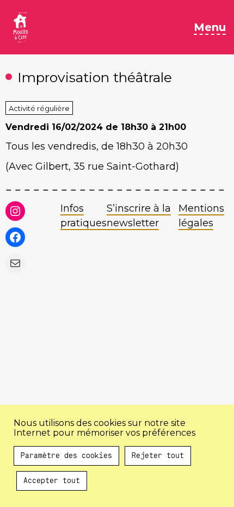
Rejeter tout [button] (158, 456)
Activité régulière (39, 108)
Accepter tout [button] (51, 481)
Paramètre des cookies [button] (66, 456)
